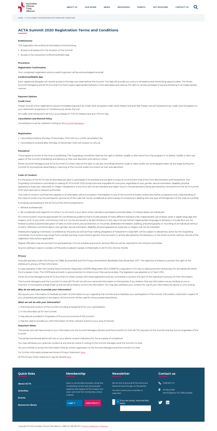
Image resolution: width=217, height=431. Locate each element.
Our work (90, 7)
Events (141, 7)
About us (72, 7)
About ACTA (24, 384)
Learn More (91, 403)
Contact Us (182, 7)
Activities (23, 391)
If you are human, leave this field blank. (134, 401)
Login (70, 403)
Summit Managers (75, 123)
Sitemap (104, 426)
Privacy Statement (90, 426)
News (107, 7)
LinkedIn (168, 401)
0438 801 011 (169, 383)
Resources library (27, 405)
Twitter (160, 401)
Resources (124, 7)
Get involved (160, 7)
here (82, 352)
